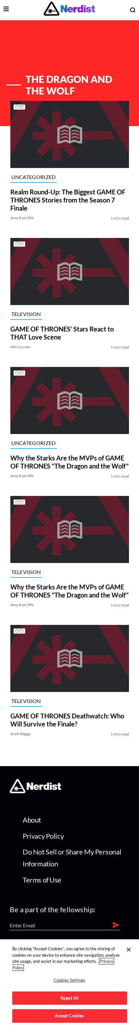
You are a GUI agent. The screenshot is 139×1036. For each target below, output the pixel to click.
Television (26, 314)
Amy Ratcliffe (22, 217)
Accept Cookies (69, 1015)
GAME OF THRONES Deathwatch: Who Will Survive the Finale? (67, 720)
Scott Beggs (20, 733)
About (32, 819)
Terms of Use (42, 879)
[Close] (129, 949)
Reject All (69, 998)
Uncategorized (33, 177)
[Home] (35, 791)
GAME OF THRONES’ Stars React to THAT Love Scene (61, 333)
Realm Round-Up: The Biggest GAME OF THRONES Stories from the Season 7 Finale (67, 200)
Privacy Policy (43, 836)
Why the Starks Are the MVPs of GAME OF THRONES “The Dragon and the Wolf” (69, 462)
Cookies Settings (69, 980)
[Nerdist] (69, 10)
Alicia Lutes (20, 346)
